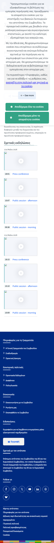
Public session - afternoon (25, 200)
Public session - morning (24, 227)
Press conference (21, 174)
